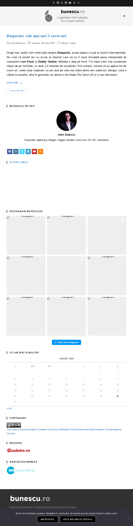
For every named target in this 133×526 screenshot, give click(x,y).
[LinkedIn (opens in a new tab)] (66, 2)
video (73, 43)
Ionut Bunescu (17, 43)
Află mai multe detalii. (78, 519)
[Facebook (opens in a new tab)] (58, 2)
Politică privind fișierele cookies (25, 507)
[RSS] (40, 151)
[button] (26, 235)
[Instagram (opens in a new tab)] (62, 2)
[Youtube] (34, 151)
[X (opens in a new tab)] (54, 2)
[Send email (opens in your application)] (78, 2)
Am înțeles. (48, 519)
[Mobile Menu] (124, 16)
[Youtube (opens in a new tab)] (70, 2)
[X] (22, 151)
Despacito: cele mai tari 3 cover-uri (36, 36)
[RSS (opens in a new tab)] (74, 2)
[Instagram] (15, 151)
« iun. (9, 408)
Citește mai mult (19, 90)
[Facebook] (9, 151)
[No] (129, 517)
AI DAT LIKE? (19, 162)
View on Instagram (68, 342)
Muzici (65, 43)
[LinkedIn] (28, 151)
